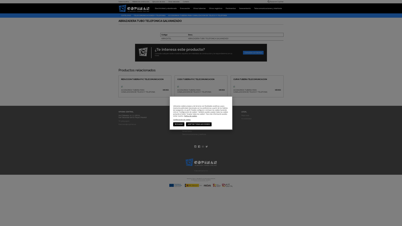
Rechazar (179, 124)
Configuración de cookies (182, 120)
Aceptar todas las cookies (199, 124)
